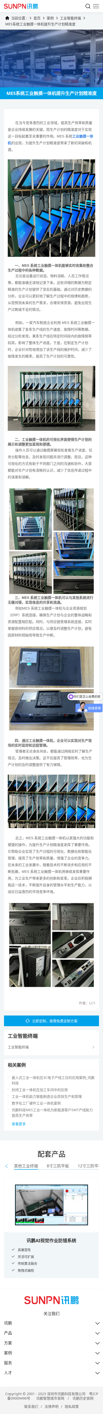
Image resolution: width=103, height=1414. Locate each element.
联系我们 (31, 1406)
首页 (37, 18)
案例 (50, 18)
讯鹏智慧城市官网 (50, 1398)
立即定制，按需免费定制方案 (55, 1020)
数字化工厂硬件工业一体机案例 (36, 1103)
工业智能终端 (70, 18)
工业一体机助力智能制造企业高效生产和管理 (47, 1096)
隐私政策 (72, 1406)
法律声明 (51, 1406)
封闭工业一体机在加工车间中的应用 (40, 1089)
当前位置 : (19, 18)
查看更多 (19, 1123)
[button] (6, 1166)
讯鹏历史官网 (83, 1398)
